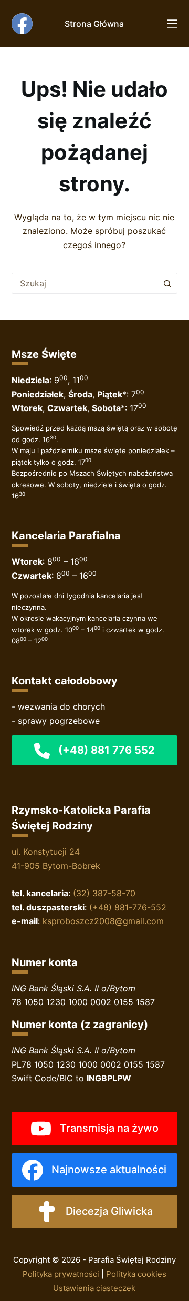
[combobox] (85, 283)
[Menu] (172, 23)
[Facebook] (22, 23)
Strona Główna (94, 23)
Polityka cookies (136, 1274)
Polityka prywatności (61, 1274)
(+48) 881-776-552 (127, 907)
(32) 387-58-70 (104, 893)
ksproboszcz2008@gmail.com (103, 921)
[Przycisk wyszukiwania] (167, 283)
